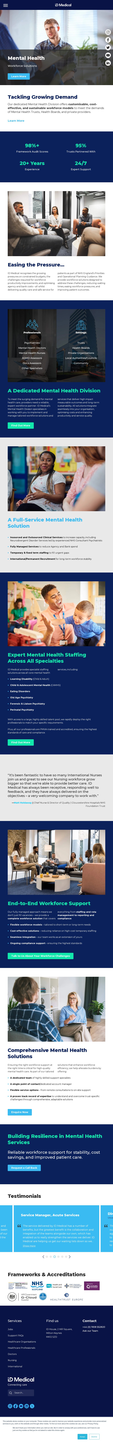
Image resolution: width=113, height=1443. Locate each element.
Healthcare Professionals (21, 1348)
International (15, 1366)
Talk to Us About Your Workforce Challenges (40, 956)
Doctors (12, 1354)
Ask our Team (90, 1331)
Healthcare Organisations (22, 1341)
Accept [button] (82, 1436)
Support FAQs (15, 1335)
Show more (29, 1246)
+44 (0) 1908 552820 (94, 1327)
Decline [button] (94, 1436)
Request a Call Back (24, 1167)
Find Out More (20, 425)
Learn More (18, 76)
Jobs (10, 1329)
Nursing (12, 1360)
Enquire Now (19, 1112)
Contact (89, 1321)
